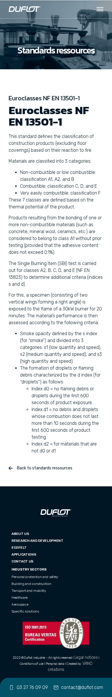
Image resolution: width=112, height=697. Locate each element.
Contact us (22, 561)
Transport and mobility (28, 591)
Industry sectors (28, 569)
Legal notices (86, 657)
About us (20, 534)
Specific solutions (25, 611)
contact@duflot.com (82, 687)
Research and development (37, 541)
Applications (23, 554)
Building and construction (31, 584)
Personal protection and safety (34, 577)
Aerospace (19, 604)
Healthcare (19, 598)
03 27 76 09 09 (32, 687)
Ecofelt (19, 548)
